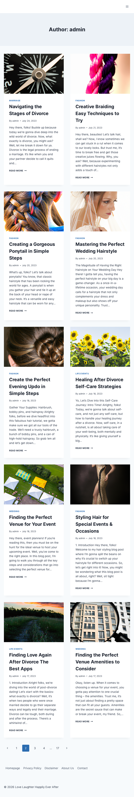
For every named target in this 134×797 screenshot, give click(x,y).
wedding (14, 511)
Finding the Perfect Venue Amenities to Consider (97, 661)
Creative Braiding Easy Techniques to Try (97, 113)
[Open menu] (127, 6)
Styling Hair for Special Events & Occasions (94, 524)
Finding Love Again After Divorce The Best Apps (30, 661)
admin (15, 120)
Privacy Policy (32, 768)
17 (57, 748)
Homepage (13, 768)
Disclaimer (51, 768)
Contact (82, 768)
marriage (14, 100)
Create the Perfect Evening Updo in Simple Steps (29, 386)
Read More (18, 170)
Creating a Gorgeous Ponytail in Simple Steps (32, 251)
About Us (67, 768)
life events (82, 373)
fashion (80, 100)
